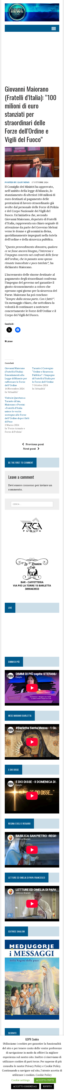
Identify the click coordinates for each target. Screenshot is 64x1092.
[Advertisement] (32, 58)
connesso (28, 485)
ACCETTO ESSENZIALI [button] (25, 1086)
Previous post (35, 444)
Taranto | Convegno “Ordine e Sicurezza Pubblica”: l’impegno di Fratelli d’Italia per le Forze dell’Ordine (43, 375)
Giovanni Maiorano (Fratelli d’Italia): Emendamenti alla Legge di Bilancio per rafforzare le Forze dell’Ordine (16, 377)
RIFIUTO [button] (47, 1086)
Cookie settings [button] (20, 1080)
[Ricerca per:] (32, 504)
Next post (29, 448)
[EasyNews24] (32, 12)
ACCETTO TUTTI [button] (45, 1080)
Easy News (23, 182)
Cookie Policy (44, 1075)
